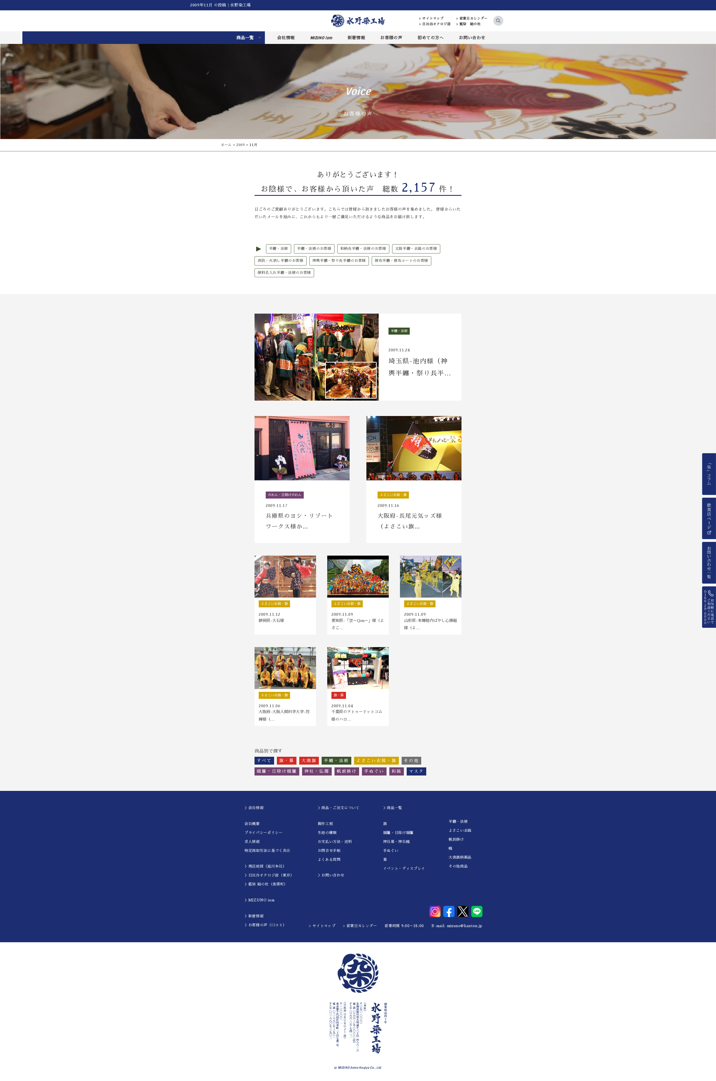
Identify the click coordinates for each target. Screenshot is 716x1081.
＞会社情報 (253, 808)
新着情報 (356, 38)
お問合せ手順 (329, 850)
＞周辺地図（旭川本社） (265, 866)
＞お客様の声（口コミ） (265, 925)
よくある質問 (329, 859)
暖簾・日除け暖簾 (398, 833)
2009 (240, 145)
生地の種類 (327, 833)
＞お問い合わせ (331, 875)
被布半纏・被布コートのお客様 (401, 260)
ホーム (226, 145)
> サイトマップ (431, 18)
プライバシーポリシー (263, 833)
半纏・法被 (278, 248)
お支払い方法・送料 (335, 841)
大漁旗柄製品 (460, 857)
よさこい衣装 (460, 830)
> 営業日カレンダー (472, 18)
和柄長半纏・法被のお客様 (363, 248)
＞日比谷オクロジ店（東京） (269, 875)
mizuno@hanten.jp (464, 926)
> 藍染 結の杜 (468, 24)
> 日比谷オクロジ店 (435, 24)
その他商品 (458, 866)
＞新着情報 (253, 916)
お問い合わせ (472, 38)
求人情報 (252, 841)
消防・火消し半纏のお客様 (280, 260)
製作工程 (325, 824)
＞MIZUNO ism (259, 900)
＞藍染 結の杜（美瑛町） (266, 884)
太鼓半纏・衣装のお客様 (416, 248)
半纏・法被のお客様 (314, 248)
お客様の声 (391, 38)
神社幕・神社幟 (396, 841)
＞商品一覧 (392, 808)
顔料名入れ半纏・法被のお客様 (284, 272)
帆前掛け (456, 839)
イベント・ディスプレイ (404, 868)
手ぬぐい (391, 850)
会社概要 (252, 824)
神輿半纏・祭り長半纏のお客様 (339, 260)
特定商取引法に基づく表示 (267, 850)
